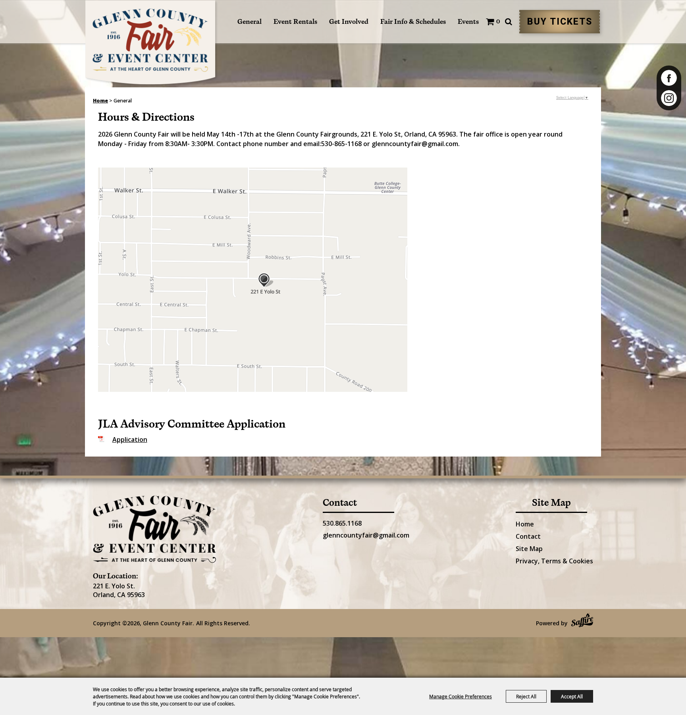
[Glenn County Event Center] (154, 529)
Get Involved (348, 21)
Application (129, 439)
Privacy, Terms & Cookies (554, 561)
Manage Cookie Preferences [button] (460, 696)
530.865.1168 (342, 523)
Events (468, 21)
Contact (528, 536)
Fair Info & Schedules (413, 21)
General (249, 21)
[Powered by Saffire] (582, 621)
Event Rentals (295, 21)
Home (100, 100)
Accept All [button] (572, 696)
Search (508, 22)
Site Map (529, 548)
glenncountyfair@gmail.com (366, 535)
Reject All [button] (526, 696)
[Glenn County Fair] (151, 43)
